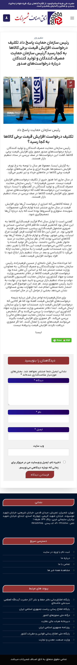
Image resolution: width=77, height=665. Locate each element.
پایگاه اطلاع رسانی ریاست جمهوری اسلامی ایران (44, 609)
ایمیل (39, 429)
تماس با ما (64, 564)
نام (38, 412)
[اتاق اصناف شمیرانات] (38, 18)
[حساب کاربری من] (6, 18)
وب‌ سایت (38, 446)
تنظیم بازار (38, 38)
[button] (72, 18)
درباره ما (65, 558)
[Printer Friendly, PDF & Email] (61, 340)
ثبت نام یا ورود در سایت (56, 552)
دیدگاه (38, 380)
